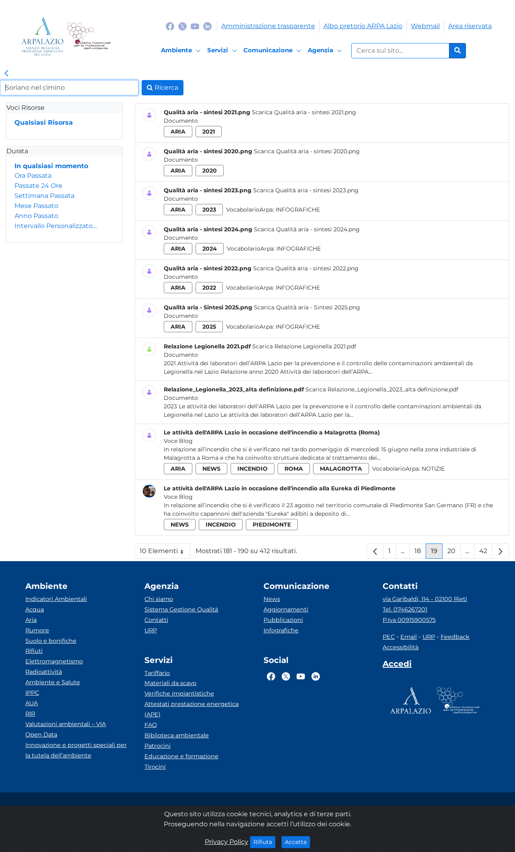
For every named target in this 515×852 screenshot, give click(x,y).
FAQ (150, 725)
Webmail (425, 26)
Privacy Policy (226, 842)
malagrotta (341, 468)
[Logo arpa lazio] (42, 36)
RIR (30, 713)
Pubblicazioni (283, 620)
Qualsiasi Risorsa (43, 122)
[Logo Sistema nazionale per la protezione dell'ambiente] (89, 36)
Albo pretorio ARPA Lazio (362, 26)
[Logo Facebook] (170, 26)
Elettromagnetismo (54, 661)
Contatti (156, 620)
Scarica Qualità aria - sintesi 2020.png (307, 151)
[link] (6, 73)
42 (485, 553)
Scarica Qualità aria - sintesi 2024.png (307, 229)
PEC (389, 636)
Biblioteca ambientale (176, 735)
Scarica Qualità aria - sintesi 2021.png (304, 112)
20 (454, 553)
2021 (208, 131)
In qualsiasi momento (51, 166)
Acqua (34, 609)
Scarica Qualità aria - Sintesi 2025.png (307, 307)
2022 (209, 287)
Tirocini (155, 766)
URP (150, 630)
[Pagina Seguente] (500, 551)
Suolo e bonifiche (50, 640)
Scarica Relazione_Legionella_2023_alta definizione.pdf (381, 389)
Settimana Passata (44, 196)
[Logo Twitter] (182, 26)
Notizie (433, 468)
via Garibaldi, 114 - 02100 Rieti (425, 599)
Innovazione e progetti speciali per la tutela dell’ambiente (76, 750)
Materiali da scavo (170, 683)
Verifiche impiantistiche (179, 693)
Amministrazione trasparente (268, 26)
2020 (209, 170)
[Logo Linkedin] (207, 26)
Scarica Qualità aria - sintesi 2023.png (305, 190)
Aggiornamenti (286, 609)
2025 (209, 326)
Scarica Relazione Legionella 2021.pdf (304, 346)
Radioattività (43, 671)
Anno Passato (36, 216)
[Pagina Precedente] (375, 551)
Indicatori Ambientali (56, 599)
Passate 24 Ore (38, 185)
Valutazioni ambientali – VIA (65, 724)
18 (420, 553)
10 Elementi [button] (165, 553)
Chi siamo (158, 599)
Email (408, 636)
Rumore (37, 630)
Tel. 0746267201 (405, 609)
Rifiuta (264, 842)
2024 (209, 248)
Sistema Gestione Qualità (181, 609)
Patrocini (157, 745)
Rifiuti (34, 650)
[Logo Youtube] (195, 26)
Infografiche (298, 209)
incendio (252, 468)
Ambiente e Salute (52, 682)
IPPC (32, 692)
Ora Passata (33, 175)
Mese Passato (36, 206)
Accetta (297, 842)
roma (293, 468)
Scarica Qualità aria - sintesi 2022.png (305, 268)
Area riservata (470, 26)
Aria (31, 620)
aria (178, 131)
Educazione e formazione (181, 756)
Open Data (41, 734)
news (211, 468)
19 (437, 553)
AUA (31, 703)
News (272, 599)
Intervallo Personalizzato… (55, 226)
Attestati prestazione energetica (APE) (191, 709)
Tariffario (157, 673)
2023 (209, 209)
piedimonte (272, 524)
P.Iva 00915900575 (409, 620)
